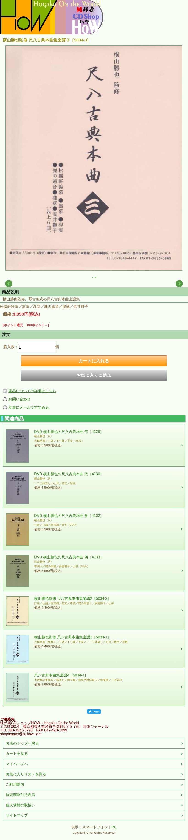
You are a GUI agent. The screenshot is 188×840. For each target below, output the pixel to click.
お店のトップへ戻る (22, 743)
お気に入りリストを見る (26, 774)
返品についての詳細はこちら (32, 391)
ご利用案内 (15, 784)
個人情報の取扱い (20, 805)
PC (114, 827)
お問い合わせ (19, 399)
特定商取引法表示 (20, 795)
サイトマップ (17, 815)
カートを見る (17, 753)
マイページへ (17, 764)
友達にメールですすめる (28, 407)
